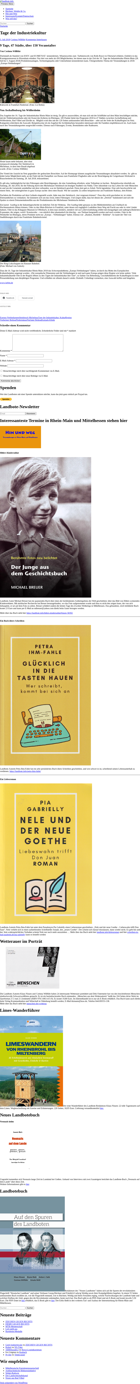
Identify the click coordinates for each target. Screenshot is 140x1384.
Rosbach (23, 1352)
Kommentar (6, 351)
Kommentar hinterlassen (36, 39)
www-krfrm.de (6, 283)
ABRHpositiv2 (12, 1350)
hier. (102, 1108)
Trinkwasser (19, 1355)
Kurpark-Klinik (41, 320)
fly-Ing (8, 1355)
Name (3, 355)
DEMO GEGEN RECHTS (17, 1324)
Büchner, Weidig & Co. (15, 11)
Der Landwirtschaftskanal (16, 1375)
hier (27, 1184)
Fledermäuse (13, 320)
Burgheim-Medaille (13, 1331)
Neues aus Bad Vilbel (14, 1378)
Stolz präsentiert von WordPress (13, 1383)
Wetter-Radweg (12, 1373)
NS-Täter (18, 1347)
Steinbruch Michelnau (28, 317)
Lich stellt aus (11, 1329)
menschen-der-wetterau (37, 1003)
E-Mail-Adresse (7, 360)
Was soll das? (11, 18)
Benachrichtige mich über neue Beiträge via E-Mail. (25, 376)
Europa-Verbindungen (9, 317)
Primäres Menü (7, 4)
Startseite (9, 9)
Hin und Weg (11, 13)
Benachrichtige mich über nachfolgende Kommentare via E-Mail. (31, 371)
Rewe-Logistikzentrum (32, 1350)
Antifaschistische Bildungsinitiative (20, 1370)
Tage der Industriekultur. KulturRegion (55, 317)
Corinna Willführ (18, 39)
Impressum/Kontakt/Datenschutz (19, 16)
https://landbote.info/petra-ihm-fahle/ (25, 771)
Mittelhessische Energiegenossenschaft (22, 1368)
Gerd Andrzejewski (13, 1345)
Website (3, 366)
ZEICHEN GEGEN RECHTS (18, 1321)
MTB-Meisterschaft (13, 1326)
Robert (8, 1347)
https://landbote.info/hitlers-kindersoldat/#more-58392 (50, 613)
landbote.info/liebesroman (108, 932)
